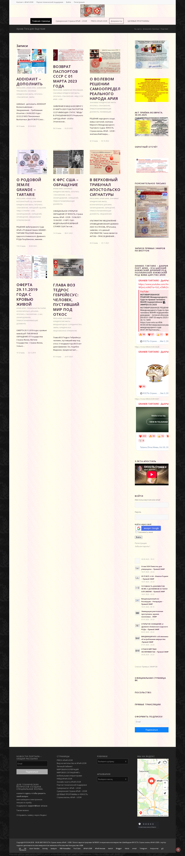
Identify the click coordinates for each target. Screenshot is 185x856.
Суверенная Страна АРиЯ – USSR (72, 791)
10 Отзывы (20, 353)
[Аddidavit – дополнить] (31, 61)
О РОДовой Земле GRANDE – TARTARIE (28, 187)
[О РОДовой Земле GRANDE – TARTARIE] (31, 162)
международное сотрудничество (67, 325)
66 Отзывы (20, 126)
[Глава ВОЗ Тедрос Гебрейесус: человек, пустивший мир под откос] (68, 267)
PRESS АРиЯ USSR (65, 760)
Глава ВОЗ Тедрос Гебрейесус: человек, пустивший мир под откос (66, 299)
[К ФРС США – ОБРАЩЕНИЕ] (68, 162)
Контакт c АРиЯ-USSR (24, 2)
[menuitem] (25, 2)
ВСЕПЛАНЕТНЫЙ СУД (24, 202)
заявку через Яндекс (37, 815)
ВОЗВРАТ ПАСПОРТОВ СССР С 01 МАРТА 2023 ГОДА (65, 76)
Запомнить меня (145, 532)
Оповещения (22, 217)
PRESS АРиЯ (20, 88)
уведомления (106, 214)
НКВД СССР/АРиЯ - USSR (25, 211)
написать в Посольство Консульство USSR (66, 845)
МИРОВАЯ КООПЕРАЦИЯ (68, 769)
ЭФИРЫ (31, 97)
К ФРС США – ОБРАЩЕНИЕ (65, 182)
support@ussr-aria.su (37, 805)
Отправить (21, 815)
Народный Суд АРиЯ (37, 208)
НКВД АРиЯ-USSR (64, 778)
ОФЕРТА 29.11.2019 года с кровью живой (27, 294)
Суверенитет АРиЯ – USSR (69, 788)
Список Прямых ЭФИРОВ (146, 666)
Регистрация (79, 2)
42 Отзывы (94, 141)
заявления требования (73, 90)
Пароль (138, 512)
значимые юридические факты (66, 93)
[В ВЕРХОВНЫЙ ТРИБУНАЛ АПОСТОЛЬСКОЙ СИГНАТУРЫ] (105, 162)
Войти (68, 2)
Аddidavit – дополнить (29, 81)
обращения (36, 214)
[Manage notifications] (178, 849)
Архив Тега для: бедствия (30, 28)
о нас (68, 195)
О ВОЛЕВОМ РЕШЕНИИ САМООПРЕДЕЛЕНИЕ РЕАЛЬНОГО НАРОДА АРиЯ (110, 88)
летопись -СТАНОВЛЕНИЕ (63, 96)
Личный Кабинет (65, 766)
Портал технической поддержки (49, 2)
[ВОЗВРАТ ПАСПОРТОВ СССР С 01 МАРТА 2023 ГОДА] (68, 55)
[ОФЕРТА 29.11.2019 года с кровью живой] (31, 267)
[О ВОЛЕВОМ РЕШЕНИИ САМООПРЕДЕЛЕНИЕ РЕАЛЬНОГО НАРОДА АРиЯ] (105, 61)
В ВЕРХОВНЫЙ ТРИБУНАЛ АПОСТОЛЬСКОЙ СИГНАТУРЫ (106, 187)
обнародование (23, 214)
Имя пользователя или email (147, 500)
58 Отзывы (57, 128)
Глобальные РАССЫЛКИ (36, 308)
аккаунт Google (151, 528)
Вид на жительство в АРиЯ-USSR (71, 763)
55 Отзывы (57, 357)
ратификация (105, 112)
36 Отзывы (94, 243)
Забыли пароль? (142, 546)
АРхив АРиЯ (31, 88)
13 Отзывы (57, 233)
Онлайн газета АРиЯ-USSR (69, 782)
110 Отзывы (20, 246)
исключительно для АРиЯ (100, 205)
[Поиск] (153, 21)
